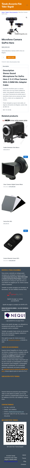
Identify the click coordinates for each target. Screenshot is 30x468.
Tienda (24, 458)
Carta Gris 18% (7, 221)
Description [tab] (6, 66)
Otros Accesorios (13, 61)
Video (18, 61)
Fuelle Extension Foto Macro (11, 147)
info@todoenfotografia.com (16, 411)
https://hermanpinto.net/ (11, 461)
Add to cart (11, 57)
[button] (26, 17)
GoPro (8, 61)
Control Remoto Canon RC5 (11, 258)
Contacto (23, 464)
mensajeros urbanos (14, 340)
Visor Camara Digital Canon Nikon (13, 184)
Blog (25, 461)
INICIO (24, 455)
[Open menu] (27, 5)
